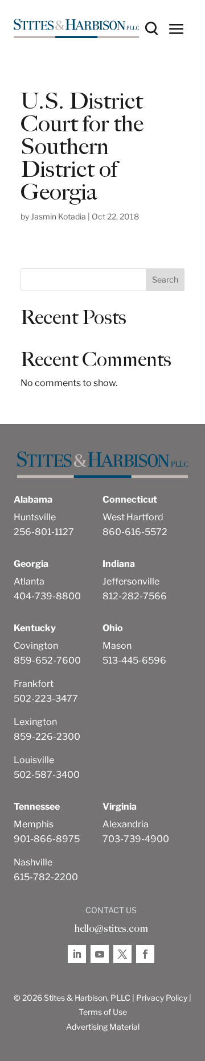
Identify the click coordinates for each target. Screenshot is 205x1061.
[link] (76, 28)
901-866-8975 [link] (47, 839)
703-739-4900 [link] (135, 839)
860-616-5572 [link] (134, 532)
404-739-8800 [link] (47, 596)
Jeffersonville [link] (130, 581)
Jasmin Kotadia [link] (58, 216)
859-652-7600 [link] (47, 660)
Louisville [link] (34, 760)
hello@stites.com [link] (111, 928)
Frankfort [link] (34, 683)
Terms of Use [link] (103, 1012)
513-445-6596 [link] (134, 660)
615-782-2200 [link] (46, 877)
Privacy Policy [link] (161, 997)
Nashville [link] (33, 862)
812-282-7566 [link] (134, 596)
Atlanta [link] (29, 581)
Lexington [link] (35, 721)
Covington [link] (36, 645)
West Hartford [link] (132, 517)
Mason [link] (117, 645)
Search (165, 279)
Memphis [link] (34, 824)
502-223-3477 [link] (46, 698)
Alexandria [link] (125, 824)
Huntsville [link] (35, 517)
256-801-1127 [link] (44, 532)
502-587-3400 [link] (47, 774)
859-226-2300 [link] (47, 736)
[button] (176, 28)
